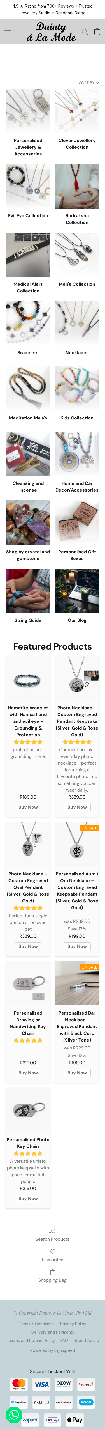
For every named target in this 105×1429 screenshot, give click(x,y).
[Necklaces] (77, 323)
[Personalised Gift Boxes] (77, 522)
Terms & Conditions (37, 1323)
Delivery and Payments (52, 1332)
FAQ (64, 1340)
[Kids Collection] (77, 388)
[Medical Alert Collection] (28, 255)
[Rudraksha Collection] (77, 186)
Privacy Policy (73, 1323)
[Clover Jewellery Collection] (77, 111)
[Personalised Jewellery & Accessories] (28, 111)
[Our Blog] (77, 591)
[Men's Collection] (77, 255)
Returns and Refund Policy (30, 1340)
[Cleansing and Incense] (28, 454)
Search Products (52, 1239)
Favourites (52, 1260)
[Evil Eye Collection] (28, 186)
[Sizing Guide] (28, 591)
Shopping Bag (52, 1280)
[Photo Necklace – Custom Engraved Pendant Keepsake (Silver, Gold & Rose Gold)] (77, 678)
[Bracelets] (28, 323)
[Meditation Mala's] (28, 388)
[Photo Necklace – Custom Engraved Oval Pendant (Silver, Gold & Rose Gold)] (28, 844)
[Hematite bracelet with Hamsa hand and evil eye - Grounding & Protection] (28, 678)
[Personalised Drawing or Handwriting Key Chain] (28, 983)
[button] (52, 31)
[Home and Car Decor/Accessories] (77, 454)
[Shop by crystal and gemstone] (28, 522)
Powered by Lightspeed (52, 1350)
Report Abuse (86, 1340)
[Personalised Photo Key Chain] (28, 1110)
